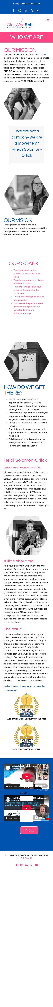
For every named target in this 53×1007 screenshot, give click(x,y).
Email (23, 793)
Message (24, 807)
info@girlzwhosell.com (26, 3)
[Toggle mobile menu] (48, 20)
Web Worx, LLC (26, 858)
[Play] (7, 786)
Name (24, 779)
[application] (17, 776)
